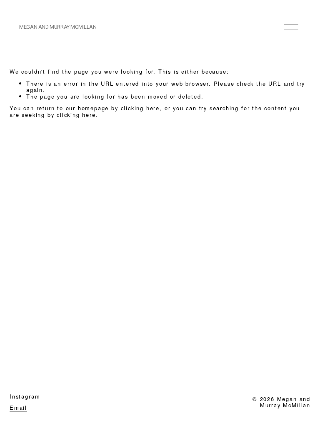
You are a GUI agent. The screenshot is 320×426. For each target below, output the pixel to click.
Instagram (25, 396)
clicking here (140, 108)
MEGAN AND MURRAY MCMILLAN (57, 27)
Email (18, 407)
